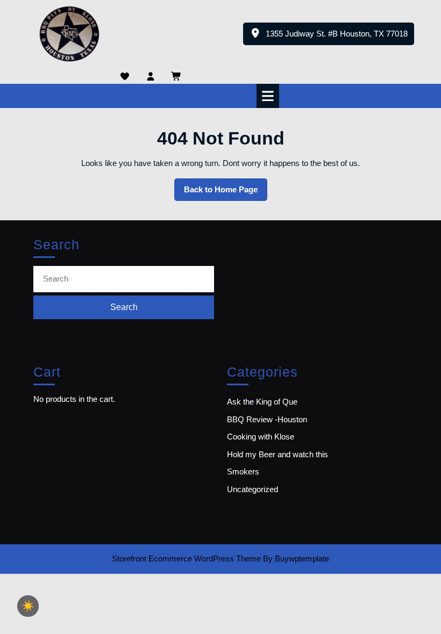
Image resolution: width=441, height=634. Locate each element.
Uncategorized (252, 489)
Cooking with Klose (260, 436)
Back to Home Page (225, 192)
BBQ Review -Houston (267, 419)
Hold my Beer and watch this (277, 454)
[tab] (269, 96)
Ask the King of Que (262, 401)
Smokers (243, 471)
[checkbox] (28, 606)
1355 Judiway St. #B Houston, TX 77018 (340, 37)
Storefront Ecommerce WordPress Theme (186, 558)
